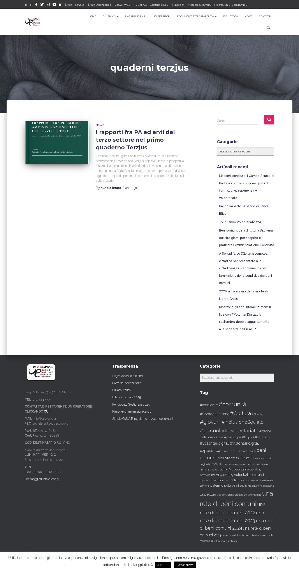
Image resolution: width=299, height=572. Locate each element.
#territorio (262, 437)
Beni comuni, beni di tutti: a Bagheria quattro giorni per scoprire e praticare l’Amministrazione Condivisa (246, 238)
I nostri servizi (135, 16)
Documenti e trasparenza (196, 16)
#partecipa (232, 437)
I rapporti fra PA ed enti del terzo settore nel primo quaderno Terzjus (135, 140)
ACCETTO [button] (162, 565)
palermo (216, 485)
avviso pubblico (246, 451)
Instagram (48, 5)
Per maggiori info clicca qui (43, 479)
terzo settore (208, 494)
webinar (232, 541)
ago (130, 188)
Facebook (36, 5)
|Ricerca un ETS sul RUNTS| (231, 4)
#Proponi (248, 437)
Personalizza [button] (185, 565)
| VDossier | (178, 4)
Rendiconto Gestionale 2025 (131, 404)
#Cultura (240, 413)
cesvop (242, 458)
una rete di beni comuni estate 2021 (245, 535)
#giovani (210, 422)
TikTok (28, 4)
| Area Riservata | (75, 4)
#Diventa (257, 414)
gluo (235, 480)
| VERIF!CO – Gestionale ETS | (151, 4)
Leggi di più (143, 565)
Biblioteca (230, 16)
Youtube (54, 5)
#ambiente (209, 405)
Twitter (42, 5)
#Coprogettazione (214, 414)
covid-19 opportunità (233, 469)
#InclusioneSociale (243, 422)
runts (248, 485)
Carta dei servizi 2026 (127, 383)
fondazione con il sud (215, 480)
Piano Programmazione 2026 (131, 411)
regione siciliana (234, 485)
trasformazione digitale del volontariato (239, 494)
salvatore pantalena (263, 485)
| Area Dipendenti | (99, 4)
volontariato (220, 541)
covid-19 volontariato (236, 475)
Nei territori (162, 16)
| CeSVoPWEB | (123, 4)
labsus (243, 480)
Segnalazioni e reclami (127, 376)
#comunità (232, 404)
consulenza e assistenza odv (238, 464)
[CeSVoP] (32, 21)
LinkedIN (60, 5)
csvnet (259, 475)
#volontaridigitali (214, 443)
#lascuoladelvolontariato (229, 430)
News (248, 16)
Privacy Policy (121, 390)
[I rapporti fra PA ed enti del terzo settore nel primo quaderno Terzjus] (57, 142)
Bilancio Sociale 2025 (126, 397)
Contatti (265, 16)
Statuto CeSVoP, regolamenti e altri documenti (143, 418)
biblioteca (226, 458)
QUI (46, 411)
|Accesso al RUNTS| (199, 4)
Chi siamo (109, 16)
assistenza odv (229, 451)
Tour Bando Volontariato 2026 (241, 222)
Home (92, 16)
